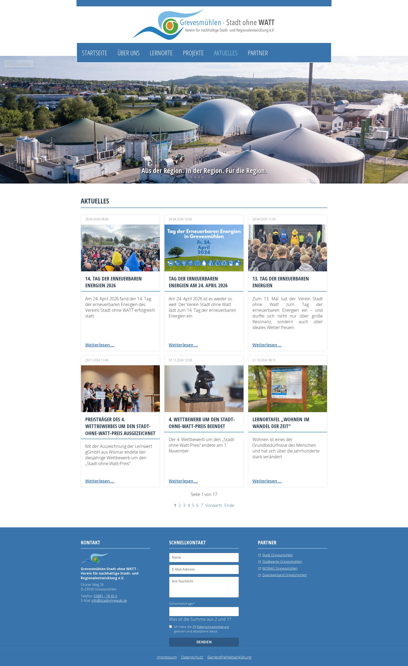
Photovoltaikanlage (191, 177)
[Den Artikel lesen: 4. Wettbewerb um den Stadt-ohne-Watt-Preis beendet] (203, 388)
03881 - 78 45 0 (105, 596)
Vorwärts (213, 505)
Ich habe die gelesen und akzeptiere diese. (201, 629)
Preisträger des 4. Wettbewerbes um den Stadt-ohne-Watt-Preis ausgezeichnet (120, 426)
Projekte (193, 52)
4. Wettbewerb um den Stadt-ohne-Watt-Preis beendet (202, 423)
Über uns (129, 52)
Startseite (94, 52)
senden (204, 642)
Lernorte (161, 52)
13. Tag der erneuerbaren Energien (280, 282)
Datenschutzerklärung (213, 627)
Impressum (167, 657)
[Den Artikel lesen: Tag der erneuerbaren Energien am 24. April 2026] (203, 248)
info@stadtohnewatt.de (109, 600)
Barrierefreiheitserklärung (229, 657)
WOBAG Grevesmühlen (280, 568)
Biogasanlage (187, 177)
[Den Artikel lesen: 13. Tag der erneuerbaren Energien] (287, 248)
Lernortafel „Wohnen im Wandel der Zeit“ (280, 423)
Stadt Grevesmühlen (277, 555)
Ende (229, 505)
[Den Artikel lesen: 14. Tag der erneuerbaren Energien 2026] (120, 248)
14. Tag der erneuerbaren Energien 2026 (113, 282)
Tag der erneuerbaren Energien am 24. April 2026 (198, 282)
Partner (258, 52)
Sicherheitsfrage (182, 603)
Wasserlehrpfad (195, 177)
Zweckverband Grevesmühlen (284, 575)
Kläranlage (203, 177)
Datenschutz (192, 657)
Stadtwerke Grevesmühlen (282, 561)
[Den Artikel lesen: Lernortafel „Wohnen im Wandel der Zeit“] (287, 388)
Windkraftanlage (199, 177)
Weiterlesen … (99, 345)
